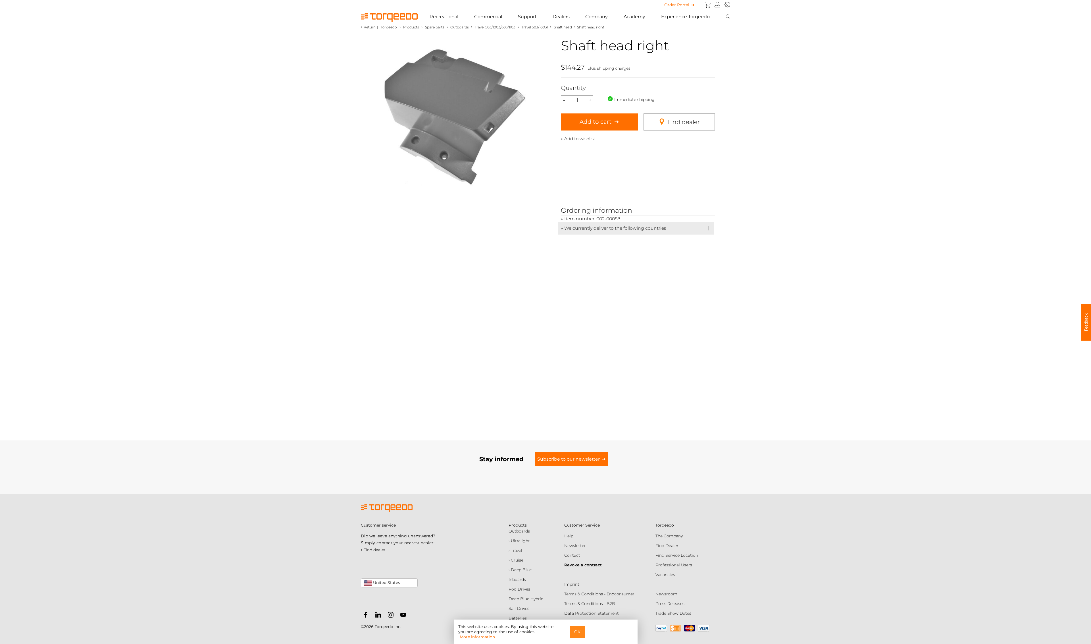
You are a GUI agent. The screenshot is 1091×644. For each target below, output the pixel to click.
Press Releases (669, 603)
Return (370, 27)
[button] (1086, 322)
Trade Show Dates (673, 613)
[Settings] (727, 5)
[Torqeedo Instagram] (389, 615)
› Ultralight (519, 540)
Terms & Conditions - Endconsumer (599, 594)
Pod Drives (519, 589)
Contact (572, 555)
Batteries (518, 618)
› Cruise (516, 560)
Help (568, 536)
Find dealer (683, 122)
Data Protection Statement (591, 613)
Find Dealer (666, 545)
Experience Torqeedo (685, 16)
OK (577, 631)
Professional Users (673, 565)
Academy (634, 16)
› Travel (515, 550)
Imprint (571, 584)
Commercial (488, 16)
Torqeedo (389, 27)
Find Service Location (676, 555)
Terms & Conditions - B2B (589, 603)
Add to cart (595, 121)
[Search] (728, 17)
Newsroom (666, 594)
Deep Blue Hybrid (526, 598)
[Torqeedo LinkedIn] (376, 615)
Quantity (573, 87)
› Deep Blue (520, 569)
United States (386, 582)
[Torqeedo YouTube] (401, 615)
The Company (669, 536)
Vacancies (665, 574)
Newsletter (575, 545)
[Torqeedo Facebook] (365, 615)
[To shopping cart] (708, 5)
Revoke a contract (583, 565)
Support (527, 16)
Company (596, 16)
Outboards (519, 531)
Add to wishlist (579, 138)
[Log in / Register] (718, 5)
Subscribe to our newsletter (568, 459)
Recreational (444, 16)
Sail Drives (519, 608)
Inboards (517, 579)
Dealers (561, 16)
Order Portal (676, 4)
